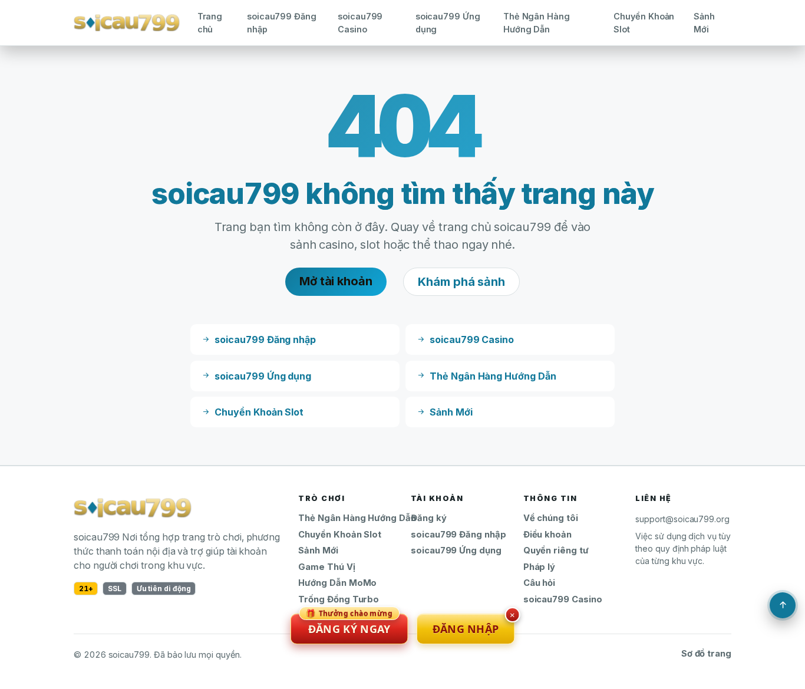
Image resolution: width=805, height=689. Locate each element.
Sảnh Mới (704, 22)
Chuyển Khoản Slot (643, 22)
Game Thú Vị (326, 567)
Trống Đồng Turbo (338, 599)
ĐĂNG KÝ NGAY (349, 625)
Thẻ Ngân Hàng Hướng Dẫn (536, 22)
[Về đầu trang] (783, 605)
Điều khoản (547, 534)
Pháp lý (539, 567)
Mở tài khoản (335, 281)
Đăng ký (429, 518)
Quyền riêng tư (556, 550)
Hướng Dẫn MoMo (337, 583)
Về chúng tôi (550, 518)
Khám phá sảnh (461, 282)
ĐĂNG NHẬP (466, 629)
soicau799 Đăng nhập (281, 22)
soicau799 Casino (360, 22)
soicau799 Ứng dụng (447, 22)
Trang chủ (210, 22)
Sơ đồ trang (706, 653)
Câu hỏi (539, 583)
